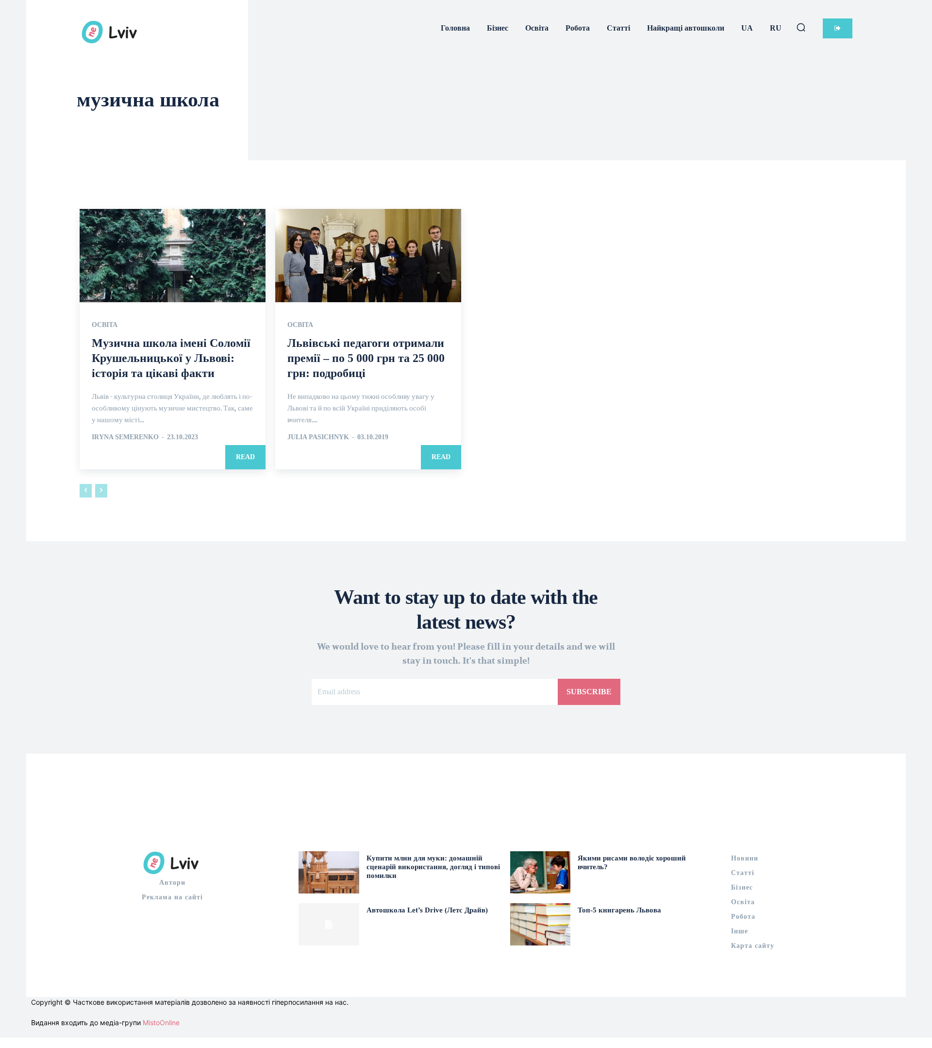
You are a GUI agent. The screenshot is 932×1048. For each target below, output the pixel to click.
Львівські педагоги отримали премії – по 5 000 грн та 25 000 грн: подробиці (366, 358)
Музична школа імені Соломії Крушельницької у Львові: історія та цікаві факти (171, 358)
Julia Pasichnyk (318, 437)
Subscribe (589, 691)
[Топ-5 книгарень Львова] (540, 924)
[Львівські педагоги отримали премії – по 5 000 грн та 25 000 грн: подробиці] (368, 255)
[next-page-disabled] (101, 491)
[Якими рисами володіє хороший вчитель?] (540, 872)
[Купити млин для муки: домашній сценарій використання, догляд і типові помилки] (329, 872)
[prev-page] (86, 491)
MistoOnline (161, 1022)
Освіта (104, 325)
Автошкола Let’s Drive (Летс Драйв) (427, 910)
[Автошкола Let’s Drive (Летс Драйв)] (329, 924)
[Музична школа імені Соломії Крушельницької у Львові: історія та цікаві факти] (173, 255)
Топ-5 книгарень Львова (619, 910)
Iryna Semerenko (125, 437)
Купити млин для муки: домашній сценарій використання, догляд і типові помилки (433, 866)
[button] (801, 27)
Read (245, 457)
